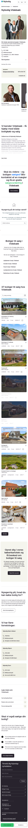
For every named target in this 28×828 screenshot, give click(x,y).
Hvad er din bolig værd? (9, 818)
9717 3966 (5, 50)
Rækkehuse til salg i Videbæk (11, 273)
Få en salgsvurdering (8, 755)
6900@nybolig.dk (9, 655)
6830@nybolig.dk (9, 638)
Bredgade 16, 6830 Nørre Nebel (12, 640)
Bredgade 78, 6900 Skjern (11, 658)
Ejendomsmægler (5, 6)
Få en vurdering (7, 825)
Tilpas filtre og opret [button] (14, 573)
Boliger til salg (5, 789)
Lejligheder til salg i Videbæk (11, 260)
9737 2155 (7, 670)
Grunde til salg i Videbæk (10, 263)
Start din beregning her (8, 610)
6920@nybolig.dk (7, 52)
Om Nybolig (5, 786)
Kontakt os (20, 825)
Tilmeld (23, 781)
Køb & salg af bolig (6, 795)
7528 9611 (7, 635)
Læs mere (4, 814)
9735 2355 (7, 653)
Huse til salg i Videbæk (9, 267)
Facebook (5, 56)
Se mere (5, 533)
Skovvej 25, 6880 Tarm (10, 675)
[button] (4, 158)
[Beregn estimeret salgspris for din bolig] (25, 223)
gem (26, 316)
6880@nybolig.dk (9, 672)
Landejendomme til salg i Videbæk (12, 270)
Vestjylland (15, 6)
